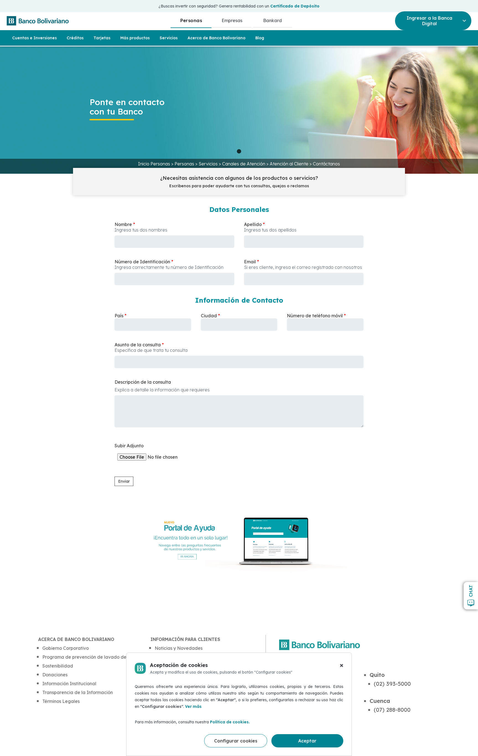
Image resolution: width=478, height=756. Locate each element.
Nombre (123, 224)
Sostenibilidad (57, 666)
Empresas (232, 20)
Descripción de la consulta (143, 382)
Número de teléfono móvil (315, 315)
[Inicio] (38, 20)
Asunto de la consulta (138, 344)
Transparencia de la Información (77, 692)
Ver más (193, 706)
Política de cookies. (230, 721)
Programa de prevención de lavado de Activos (92, 657)
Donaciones (54, 674)
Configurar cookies (235, 741)
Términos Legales (61, 701)
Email (250, 261)
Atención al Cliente (290, 164)
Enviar (124, 481)
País (119, 315)
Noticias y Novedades (178, 648)
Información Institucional (69, 683)
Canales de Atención (244, 164)
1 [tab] (239, 151)
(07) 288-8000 (392, 709)
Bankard (272, 20)
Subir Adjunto (129, 445)
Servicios (209, 164)
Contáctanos (326, 164)
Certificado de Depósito (294, 6)
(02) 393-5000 (392, 683)
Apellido (253, 224)
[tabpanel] (239, 110)
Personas (191, 20)
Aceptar (307, 741)
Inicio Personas (154, 164)
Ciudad (209, 315)
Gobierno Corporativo (65, 648)
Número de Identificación (142, 261)
